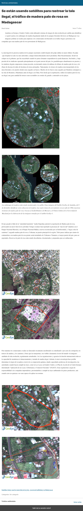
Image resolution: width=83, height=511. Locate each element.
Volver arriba (77, 502)
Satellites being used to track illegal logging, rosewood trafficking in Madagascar (27, 490)
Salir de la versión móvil (41, 508)
